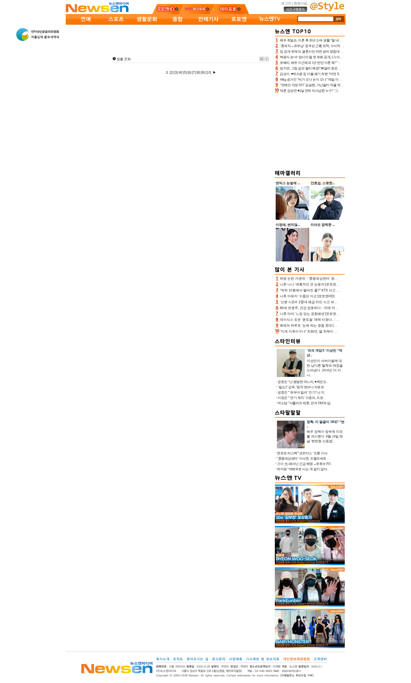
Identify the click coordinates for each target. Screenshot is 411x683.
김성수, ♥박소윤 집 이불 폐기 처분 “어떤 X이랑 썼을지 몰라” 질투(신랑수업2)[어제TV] (340, 74)
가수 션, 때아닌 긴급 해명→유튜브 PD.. (304, 464)
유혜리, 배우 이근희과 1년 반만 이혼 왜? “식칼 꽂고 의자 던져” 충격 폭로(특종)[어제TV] (341, 63)
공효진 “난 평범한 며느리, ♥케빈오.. (302, 382)
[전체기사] (208, 23)
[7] (194, 72)
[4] (180, 72)
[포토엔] (239, 23)
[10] (208, 72)
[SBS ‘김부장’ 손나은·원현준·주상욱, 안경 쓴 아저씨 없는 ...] (310, 523)
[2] (171, 72)
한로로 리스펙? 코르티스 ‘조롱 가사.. (303, 453)
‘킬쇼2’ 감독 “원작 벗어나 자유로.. (301, 387)
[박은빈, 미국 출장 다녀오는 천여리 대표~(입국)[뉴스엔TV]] (310, 605)
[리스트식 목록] (266, 60)
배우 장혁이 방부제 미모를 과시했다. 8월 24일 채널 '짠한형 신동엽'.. (325, 436)
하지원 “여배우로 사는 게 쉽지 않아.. (302, 469)
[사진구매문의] (295, 11)
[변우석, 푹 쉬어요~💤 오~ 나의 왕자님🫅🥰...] (310, 564)
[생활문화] (147, 23)
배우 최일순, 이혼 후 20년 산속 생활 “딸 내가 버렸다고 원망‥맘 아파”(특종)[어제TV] (339, 40)
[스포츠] (116, 23)
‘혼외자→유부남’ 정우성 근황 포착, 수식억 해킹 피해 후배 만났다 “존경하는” (334, 46)
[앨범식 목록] (261, 60)
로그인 (286, 3)
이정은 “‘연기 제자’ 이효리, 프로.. (301, 398)
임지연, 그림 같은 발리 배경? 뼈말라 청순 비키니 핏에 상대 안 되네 (326, 68)
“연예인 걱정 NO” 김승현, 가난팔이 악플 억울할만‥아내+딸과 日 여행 (329, 85)
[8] (198, 72)
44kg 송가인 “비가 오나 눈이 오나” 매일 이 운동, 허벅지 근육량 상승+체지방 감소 (336, 79)
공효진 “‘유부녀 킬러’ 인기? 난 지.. (302, 392)
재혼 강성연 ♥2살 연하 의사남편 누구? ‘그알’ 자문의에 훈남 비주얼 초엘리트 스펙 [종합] (341, 91)
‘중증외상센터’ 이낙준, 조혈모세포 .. (302, 458)
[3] (176, 72)
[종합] (178, 23)
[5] (185, 72)
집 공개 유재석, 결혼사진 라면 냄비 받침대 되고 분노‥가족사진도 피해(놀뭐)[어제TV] (340, 51)
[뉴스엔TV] (270, 23)
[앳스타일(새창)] (327, 10)
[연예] (85, 23)
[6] (189, 72)
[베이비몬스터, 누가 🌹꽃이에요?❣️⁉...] (310, 647)
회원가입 (300, 3)
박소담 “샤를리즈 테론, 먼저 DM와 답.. (305, 403)
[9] (203, 72)
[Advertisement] (169, 39)
